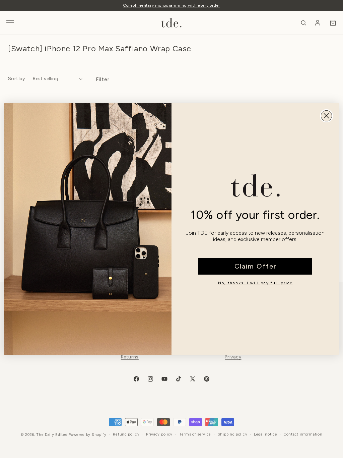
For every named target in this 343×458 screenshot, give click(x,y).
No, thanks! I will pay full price (255, 283)
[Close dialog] (326, 116)
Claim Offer (255, 266)
